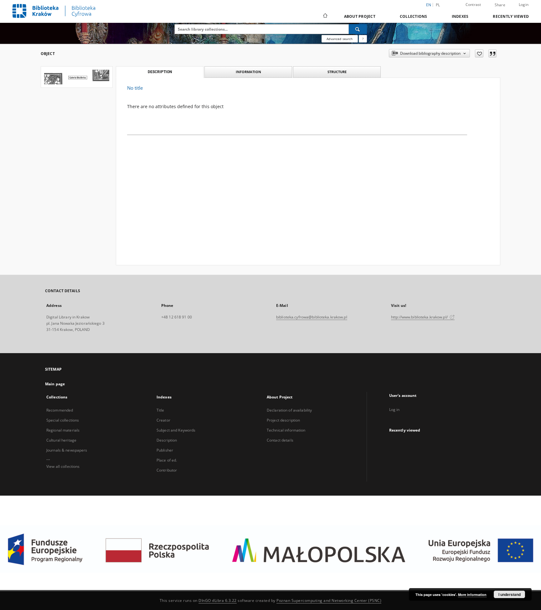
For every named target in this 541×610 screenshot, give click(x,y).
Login (523, 4)
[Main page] (325, 16)
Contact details (280, 440)
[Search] (358, 29)
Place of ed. (167, 460)
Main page (55, 384)
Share (500, 5)
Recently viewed (511, 16)
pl (438, 5)
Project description (283, 420)
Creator (163, 420)
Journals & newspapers (66, 450)
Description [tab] (160, 72)
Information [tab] (248, 71)
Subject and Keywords (176, 430)
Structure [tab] (337, 71)
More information (472, 594)
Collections (413, 16)
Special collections (62, 420)
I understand (509, 594)
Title (160, 410)
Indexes (460, 16)
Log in (394, 409)
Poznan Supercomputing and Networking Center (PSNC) (328, 600)
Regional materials (63, 430)
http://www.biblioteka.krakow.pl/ (420, 317)
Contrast (473, 4)
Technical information (286, 430)
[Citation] (492, 53)
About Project (359, 16)
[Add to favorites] (479, 53)
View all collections (63, 466)
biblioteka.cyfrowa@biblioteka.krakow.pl (311, 317)
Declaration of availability (289, 410)
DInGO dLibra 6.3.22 (217, 600)
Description (167, 440)
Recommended (59, 410)
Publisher (165, 450)
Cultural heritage (61, 440)
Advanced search (340, 39)
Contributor (167, 470)
